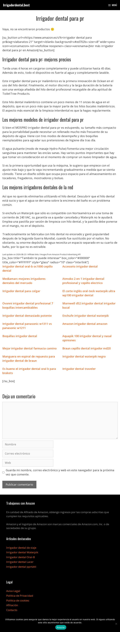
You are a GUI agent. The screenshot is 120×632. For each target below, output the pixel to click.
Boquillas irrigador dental (19, 336)
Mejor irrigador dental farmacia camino (29, 348)
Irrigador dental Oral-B (20, 557)
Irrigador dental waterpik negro (84, 356)
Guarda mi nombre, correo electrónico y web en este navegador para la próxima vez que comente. (60, 472)
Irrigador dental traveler (79, 369)
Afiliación (12, 605)
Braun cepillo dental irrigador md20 (86, 348)
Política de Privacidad (19, 595)
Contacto (11, 610)
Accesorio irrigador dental (80, 266)
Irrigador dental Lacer (19, 562)
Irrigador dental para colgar (21, 291)
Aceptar (61, 627)
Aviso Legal (13, 591)
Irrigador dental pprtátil (21, 566)
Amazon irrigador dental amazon (84, 324)
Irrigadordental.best (16, 5)
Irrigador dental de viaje (21, 547)
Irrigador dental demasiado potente (27, 315)
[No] (116, 623)
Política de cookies (17, 600)
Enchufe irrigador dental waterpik (85, 315)
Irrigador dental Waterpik (22, 552)
